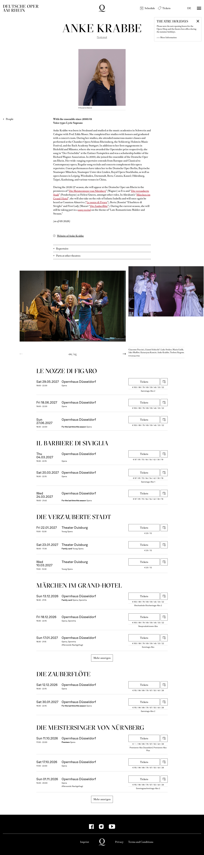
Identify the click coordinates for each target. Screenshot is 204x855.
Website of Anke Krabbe (70, 236)
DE (189, 8)
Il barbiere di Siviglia (72, 443)
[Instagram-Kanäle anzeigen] (101, 826)
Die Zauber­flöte (63, 674)
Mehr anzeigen (102, 658)
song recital (84, 210)
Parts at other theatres (68, 255)
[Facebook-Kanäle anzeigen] (91, 826)
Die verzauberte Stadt (73, 517)
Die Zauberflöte (99, 206)
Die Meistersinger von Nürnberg (87, 191)
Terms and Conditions (140, 842)
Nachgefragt (77, 645)
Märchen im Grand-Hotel (79, 585)
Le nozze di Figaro (97, 202)
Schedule (150, 8)
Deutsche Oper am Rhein (20, 8)
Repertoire (62, 248)
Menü (199, 8)
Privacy (119, 842)
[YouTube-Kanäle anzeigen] (112, 826)
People (9, 119)
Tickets (166, 8)
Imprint (84, 842)
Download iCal (164, 381)
